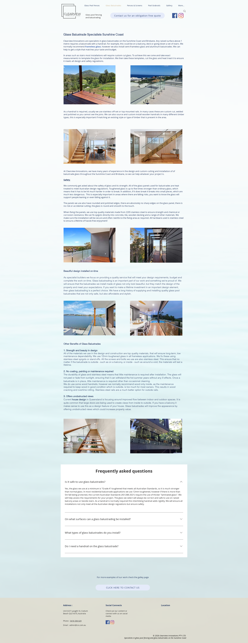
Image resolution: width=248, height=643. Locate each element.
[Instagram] (181, 15)
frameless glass (93, 46)
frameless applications (143, 356)
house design (79, 399)
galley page (143, 577)
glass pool (174, 290)
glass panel (168, 203)
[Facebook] (174, 15)
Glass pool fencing (94, 14)
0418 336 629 (76, 621)
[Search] (184, 11)
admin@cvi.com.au (77, 625)
